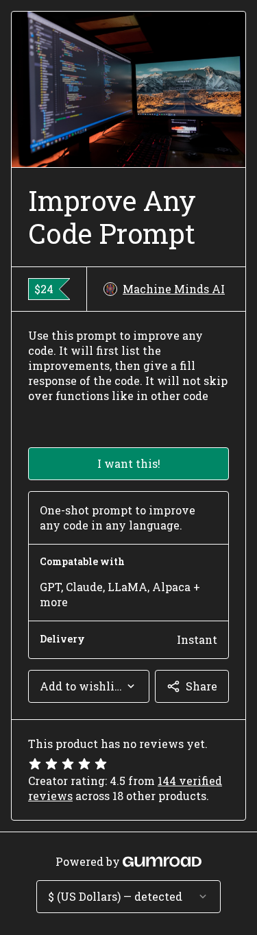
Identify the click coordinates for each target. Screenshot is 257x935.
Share (201, 686)
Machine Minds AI (174, 289)
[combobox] (88, 686)
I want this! (128, 463)
